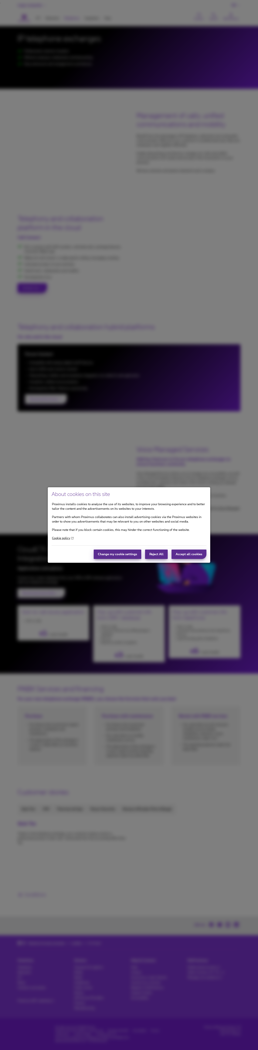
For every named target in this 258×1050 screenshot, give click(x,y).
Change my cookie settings (117, 554)
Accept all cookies (189, 554)
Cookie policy (61, 538)
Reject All (156, 554)
